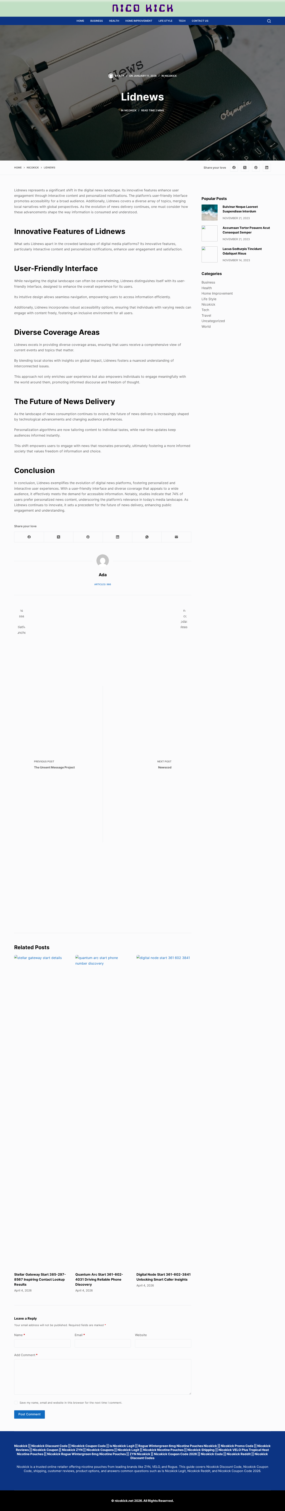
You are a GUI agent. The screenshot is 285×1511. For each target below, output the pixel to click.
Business (96, 20)
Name (19, 1335)
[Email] (176, 537)
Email (80, 1335)
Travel (206, 315)
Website (141, 1335)
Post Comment (29, 1414)
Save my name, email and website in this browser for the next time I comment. (71, 1402)
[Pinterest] (256, 168)
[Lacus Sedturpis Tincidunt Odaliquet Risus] (210, 254)
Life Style (165, 20)
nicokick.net (124, 1501)
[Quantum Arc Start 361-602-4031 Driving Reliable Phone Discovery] (102, 1111)
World (206, 326)
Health (114, 20)
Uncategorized (213, 321)
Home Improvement (138, 20)
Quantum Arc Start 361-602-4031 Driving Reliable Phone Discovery (99, 1279)
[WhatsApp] (147, 537)
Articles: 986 (102, 584)
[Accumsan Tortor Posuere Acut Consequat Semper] (210, 233)
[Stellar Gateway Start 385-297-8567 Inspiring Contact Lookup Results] (41, 1111)
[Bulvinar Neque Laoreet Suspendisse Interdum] (210, 213)
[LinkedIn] (267, 168)
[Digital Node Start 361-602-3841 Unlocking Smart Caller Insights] (163, 1111)
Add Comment (26, 1355)
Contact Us (200, 20)
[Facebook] (234, 168)
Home (80, 20)
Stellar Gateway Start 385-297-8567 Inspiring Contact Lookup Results (40, 1279)
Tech (182, 20)
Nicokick (171, 75)
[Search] (269, 21)
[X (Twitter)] (245, 168)
